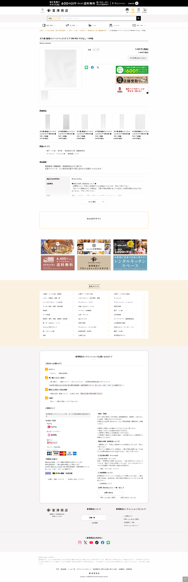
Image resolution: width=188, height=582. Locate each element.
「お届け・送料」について (55, 479)
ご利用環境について (105, 483)
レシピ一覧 (71, 569)
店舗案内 (122, 569)
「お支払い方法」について (75, 479)
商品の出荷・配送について (59, 393)
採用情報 (129, 569)
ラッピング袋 (61, 154)
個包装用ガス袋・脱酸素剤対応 (97, 30)
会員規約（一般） (129, 522)
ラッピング (50, 154)
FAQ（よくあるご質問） (132, 519)
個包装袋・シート (73, 154)
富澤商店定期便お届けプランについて (98, 382)
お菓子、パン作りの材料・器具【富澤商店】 (53, 30)
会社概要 (95, 523)
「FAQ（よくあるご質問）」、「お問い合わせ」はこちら (117, 497)
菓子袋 (82, 30)
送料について (64, 382)
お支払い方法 (74, 393)
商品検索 (63, 569)
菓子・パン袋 (73, 30)
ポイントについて (77, 382)
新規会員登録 (63, 373)
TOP (57, 569)
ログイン (53, 373)
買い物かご (54, 382)
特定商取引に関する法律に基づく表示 (105, 569)
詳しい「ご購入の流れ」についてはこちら (64, 401)
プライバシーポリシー (131, 525)
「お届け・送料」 (106, 385)
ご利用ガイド (128, 516)
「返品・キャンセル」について (109, 468)
